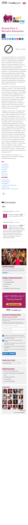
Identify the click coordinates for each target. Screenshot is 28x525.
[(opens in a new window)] (9, 49)
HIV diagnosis (5, 166)
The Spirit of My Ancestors (9, 381)
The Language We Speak (9, 282)
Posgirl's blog (5, 187)
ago (16, 211)
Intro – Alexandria (7, 379)
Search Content (19, 6)
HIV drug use (5, 168)
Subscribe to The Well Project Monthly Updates (14, 335)
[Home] (11, 3)
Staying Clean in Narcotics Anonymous (12, 288)
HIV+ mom (4, 173)
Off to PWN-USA (7, 284)
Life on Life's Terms (8, 280)
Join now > (5, 272)
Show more (22, 410)
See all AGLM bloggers (20, 412)
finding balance (5, 181)
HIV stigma (4, 171)
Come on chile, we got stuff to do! (11, 371)
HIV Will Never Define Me (9, 377)
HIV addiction (5, 164)
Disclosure (6, 286)
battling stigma (5, 180)
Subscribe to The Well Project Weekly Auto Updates (13, 341)
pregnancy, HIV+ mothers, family (10, 189)
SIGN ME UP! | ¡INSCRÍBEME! (9, 353)
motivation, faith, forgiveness (9, 185)
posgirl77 (23, 35)
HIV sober (4, 169)
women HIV (5, 175)
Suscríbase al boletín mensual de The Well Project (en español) (14, 347)
